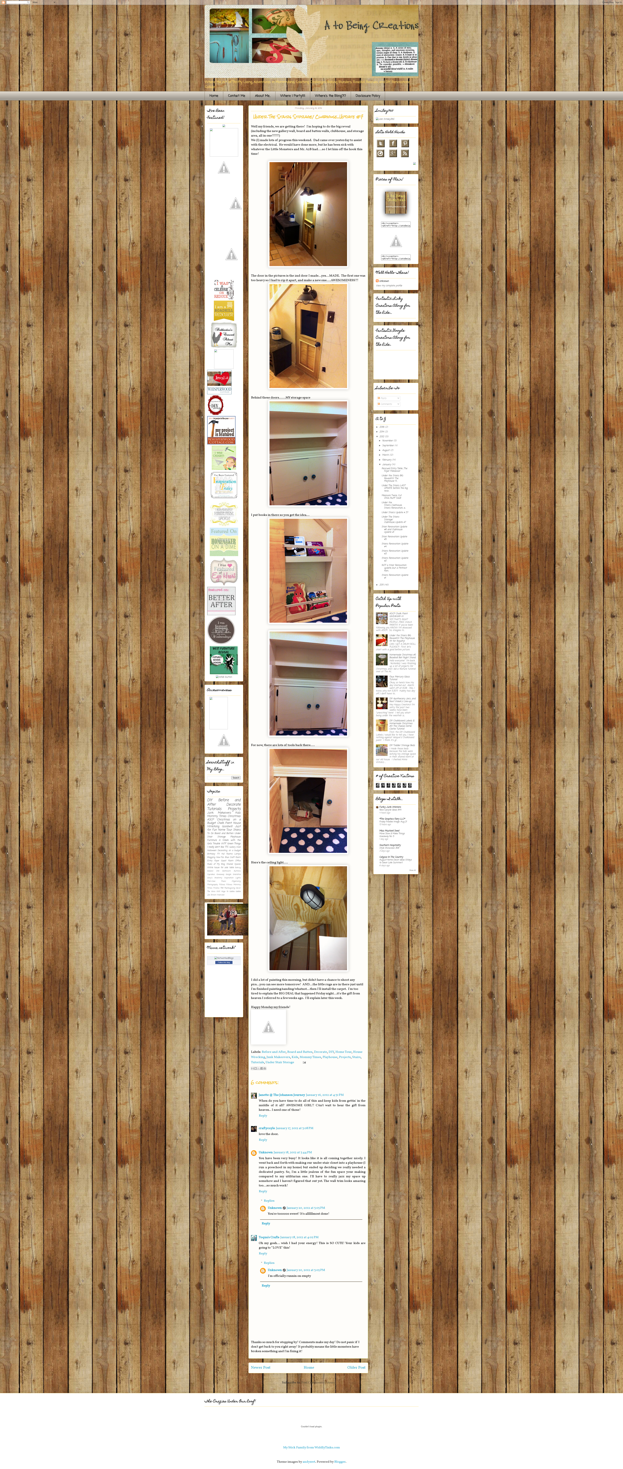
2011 (381, 585)
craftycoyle (267, 1128)
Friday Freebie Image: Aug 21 (393, 821)
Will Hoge (220, 891)
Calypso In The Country (391, 857)
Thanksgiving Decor (232, 888)
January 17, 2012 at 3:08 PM (294, 1128)
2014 (382, 432)
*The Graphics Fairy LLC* (392, 819)
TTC (226, 847)
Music (223, 881)
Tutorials (257, 1062)
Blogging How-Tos (215, 857)
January (387, 464)
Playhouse (330, 1057)
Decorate (320, 1052)
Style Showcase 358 (389, 848)
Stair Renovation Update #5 (394, 538)
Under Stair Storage (280, 1062)
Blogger (340, 1462)
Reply (263, 1116)
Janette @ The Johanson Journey (282, 1095)
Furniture (212, 840)
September (388, 445)
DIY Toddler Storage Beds (402, 745)
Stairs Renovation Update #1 (395, 576)
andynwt (309, 1462)
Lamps (237, 853)
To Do (210, 833)
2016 (382, 427)
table (231, 867)
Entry (209, 860)
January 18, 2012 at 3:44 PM (293, 1152)
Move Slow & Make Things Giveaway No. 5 (392, 835)
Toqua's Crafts (269, 1237)
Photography (212, 884)
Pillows (222, 884)
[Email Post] (303, 1062)
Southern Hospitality (390, 845)
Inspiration (228, 877)
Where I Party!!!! (292, 95)
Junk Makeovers (278, 1057)
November (388, 440)
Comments (386, 404)
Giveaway (220, 874)
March (386, 455)
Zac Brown (211, 894)
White (210, 867)
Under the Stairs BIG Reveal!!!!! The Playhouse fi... (392, 478)
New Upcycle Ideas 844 (390, 809)
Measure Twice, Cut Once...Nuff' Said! (392, 497)
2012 (382, 436)
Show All (412, 870)
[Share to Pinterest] (264, 1068)
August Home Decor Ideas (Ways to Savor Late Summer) (395, 861)
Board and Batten (299, 1052)
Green (230, 843)
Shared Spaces (233, 864)
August (386, 450)
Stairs (356, 1057)
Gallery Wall (235, 847)
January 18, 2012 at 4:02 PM (299, 1237)
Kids (295, 1057)
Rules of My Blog (216, 864)
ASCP (210, 820)
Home (214, 95)
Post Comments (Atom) (318, 1382)
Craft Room (235, 857)
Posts (383, 398)
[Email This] (252, 1068)
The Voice (211, 891)
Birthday (211, 853)
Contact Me (236, 95)
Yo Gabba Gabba (233, 891)
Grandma (237, 874)
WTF (223, 843)
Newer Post (260, 1367)
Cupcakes (211, 874)
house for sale (221, 867)
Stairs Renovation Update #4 (395, 545)
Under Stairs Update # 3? (395, 512)
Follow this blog (224, 962)
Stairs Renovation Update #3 (395, 552)
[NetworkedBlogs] (223, 958)
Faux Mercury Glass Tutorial (399, 678)
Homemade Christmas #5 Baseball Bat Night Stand (402, 656)
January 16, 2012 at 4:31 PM (325, 1095)
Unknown (266, 1152)
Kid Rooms (226, 853)
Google (228, 874)
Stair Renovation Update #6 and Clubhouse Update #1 (394, 529)
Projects (345, 1057)
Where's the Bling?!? (330, 95)
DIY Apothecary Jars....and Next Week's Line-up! (402, 700)
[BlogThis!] (255, 1068)
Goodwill (227, 826)
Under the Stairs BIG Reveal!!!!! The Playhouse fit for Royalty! (402, 638)
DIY (331, 1052)
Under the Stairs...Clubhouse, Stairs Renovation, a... (394, 505)
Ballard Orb (213, 871)
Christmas (234, 816)
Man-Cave (211, 881)
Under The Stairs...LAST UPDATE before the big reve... (395, 488)
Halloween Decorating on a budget (224, 850)
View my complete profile (389, 285)
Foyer (216, 860)
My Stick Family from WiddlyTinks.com (311, 1447)
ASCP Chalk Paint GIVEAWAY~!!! (398, 615)
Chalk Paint (224, 823)
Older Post (356, 1367)
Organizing (236, 881)
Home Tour (343, 1052)
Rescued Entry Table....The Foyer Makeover (394, 470)
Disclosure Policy (368, 95)
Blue (227, 857)
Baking (238, 867)
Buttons (237, 871)
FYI (218, 853)
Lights (238, 877)
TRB (221, 888)
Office (238, 860)
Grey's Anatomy (214, 877)
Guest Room (227, 860)
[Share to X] (258, 1068)
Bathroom (226, 871)
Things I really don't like (224, 845)
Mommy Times (310, 1057)
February (387, 460)
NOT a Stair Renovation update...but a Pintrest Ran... (394, 568)
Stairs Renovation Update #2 (395, 559)
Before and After (274, 1052)
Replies (269, 1201)
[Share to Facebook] (261, 1068)
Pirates (216, 888)
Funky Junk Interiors (390, 807)
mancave (220, 894)
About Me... (262, 95)
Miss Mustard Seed (389, 831)
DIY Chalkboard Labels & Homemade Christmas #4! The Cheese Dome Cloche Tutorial (401, 725)
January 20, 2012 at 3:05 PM (306, 1208)
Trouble (216, 843)
